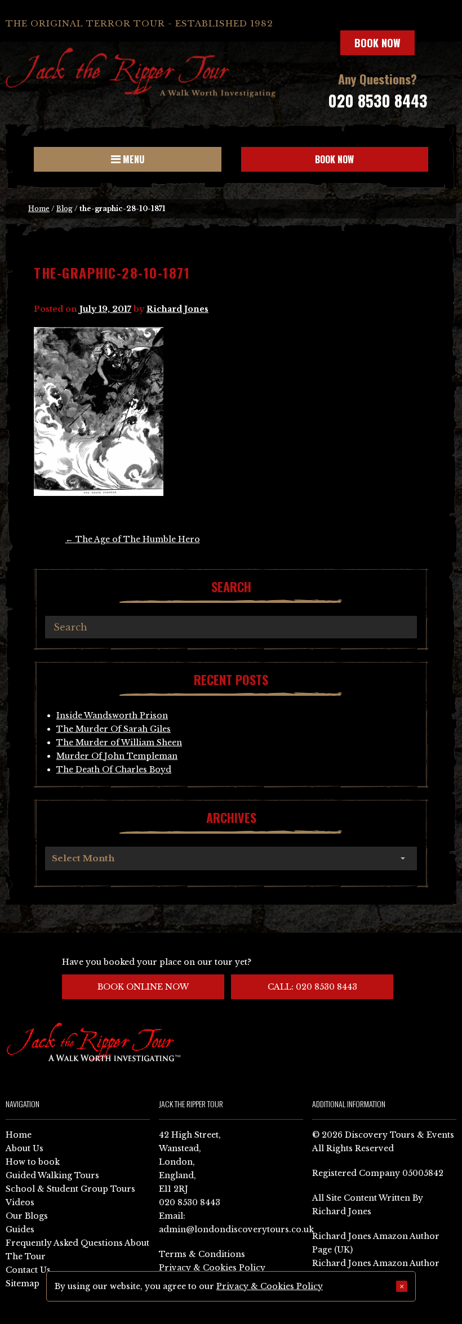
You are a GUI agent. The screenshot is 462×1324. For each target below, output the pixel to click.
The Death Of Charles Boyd (113, 769)
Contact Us (28, 1270)
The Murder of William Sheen (119, 742)
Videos (20, 1202)
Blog (64, 208)
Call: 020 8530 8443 (312, 987)
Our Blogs (27, 1216)
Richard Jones (177, 309)
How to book (33, 1162)
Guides (20, 1229)
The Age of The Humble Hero (132, 539)
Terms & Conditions (202, 1254)
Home (39, 208)
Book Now (377, 42)
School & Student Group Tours (70, 1189)
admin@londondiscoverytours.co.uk (236, 1229)
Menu (132, 159)
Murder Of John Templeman (116, 756)
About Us (24, 1148)
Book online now (143, 987)
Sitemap (22, 1283)
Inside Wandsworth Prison (112, 715)
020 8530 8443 (377, 100)
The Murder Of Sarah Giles (113, 729)
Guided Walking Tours (52, 1175)
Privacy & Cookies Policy (212, 1268)
